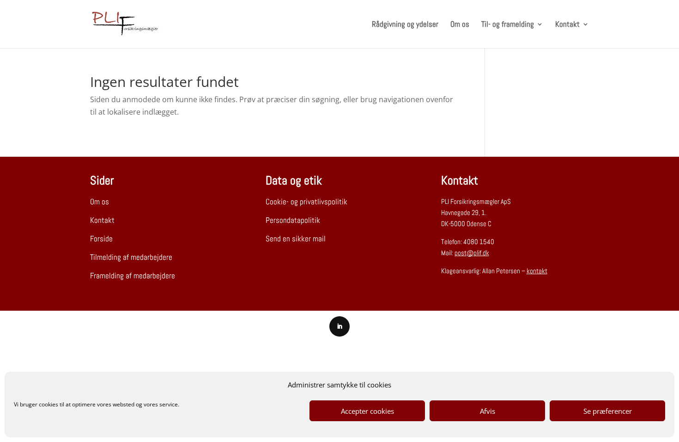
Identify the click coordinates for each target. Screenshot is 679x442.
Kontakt (567, 25)
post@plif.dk (472, 252)
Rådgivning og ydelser (405, 25)
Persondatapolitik (293, 220)
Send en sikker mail (296, 238)
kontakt (537, 270)
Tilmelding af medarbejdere (131, 257)
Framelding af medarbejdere (132, 275)
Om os (459, 25)
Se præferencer (607, 411)
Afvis (487, 411)
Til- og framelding (507, 25)
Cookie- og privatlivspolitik (306, 201)
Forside (101, 238)
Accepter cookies (367, 411)
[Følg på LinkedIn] (339, 326)
